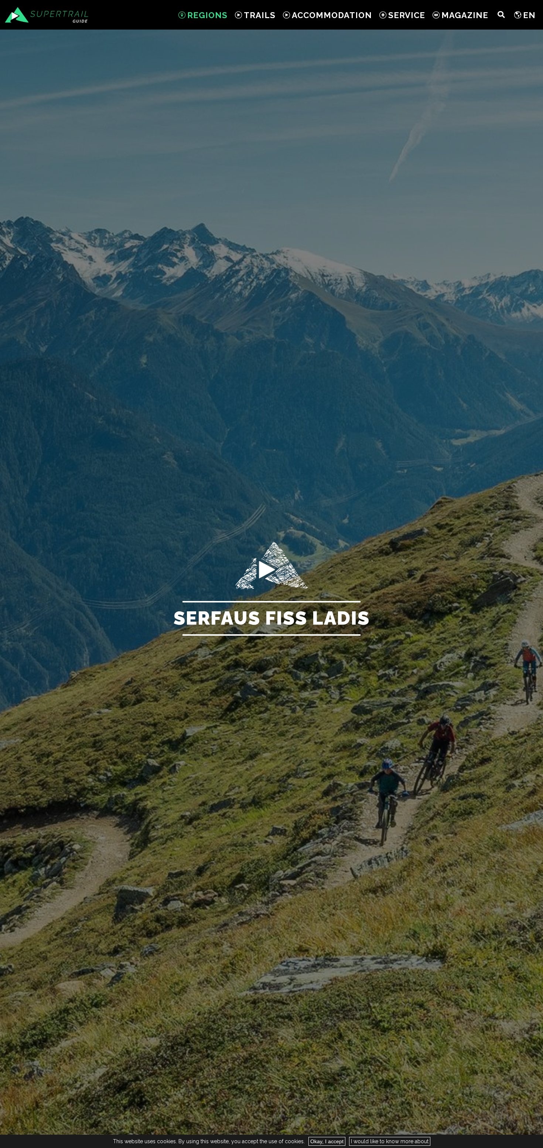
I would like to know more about (389, 1141)
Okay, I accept (327, 1141)
